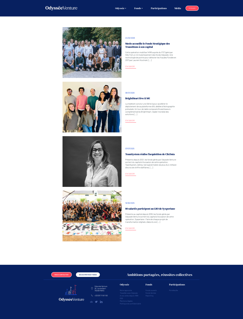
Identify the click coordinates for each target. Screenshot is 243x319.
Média (177, 8)
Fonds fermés (151, 293)
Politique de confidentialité (130, 304)
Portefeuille (173, 290)
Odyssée (119, 8)
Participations (159, 8)
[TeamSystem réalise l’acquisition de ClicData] (92, 161)
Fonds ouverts (151, 290)
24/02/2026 (130, 38)
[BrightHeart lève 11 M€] (92, 107)
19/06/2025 (130, 203)
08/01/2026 (130, 93)
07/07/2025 (129, 148)
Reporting (149, 296)
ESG (121, 298)
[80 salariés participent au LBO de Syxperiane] (92, 215)
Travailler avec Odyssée (129, 293)
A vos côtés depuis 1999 (129, 296)
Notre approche (126, 290)
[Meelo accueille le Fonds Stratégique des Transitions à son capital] (92, 52)
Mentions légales (126, 301)
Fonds (137, 8)
